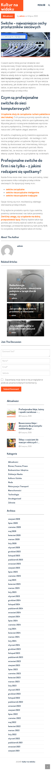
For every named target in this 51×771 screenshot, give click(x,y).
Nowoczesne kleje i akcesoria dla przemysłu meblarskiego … (30, 426)
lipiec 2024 (13, 620)
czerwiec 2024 (14, 624)
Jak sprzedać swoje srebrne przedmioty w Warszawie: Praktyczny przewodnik (22, 311)
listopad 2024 (14, 604)
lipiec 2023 (13, 669)
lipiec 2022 (13, 714)
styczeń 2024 (14, 645)
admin (22, 16)
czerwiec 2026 (14, 527)
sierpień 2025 (14, 568)
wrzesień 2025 (14, 563)
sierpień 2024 (14, 616)
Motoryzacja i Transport (18, 486)
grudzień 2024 (14, 600)
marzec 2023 (14, 681)
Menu (40, 5)
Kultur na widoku (9, 6)
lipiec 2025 (13, 572)
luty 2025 (12, 592)
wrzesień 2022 (14, 706)
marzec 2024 (14, 637)
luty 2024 (12, 641)
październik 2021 (15, 742)
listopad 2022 (14, 698)
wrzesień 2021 (14, 746)
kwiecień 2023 (14, 677)
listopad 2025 (14, 555)
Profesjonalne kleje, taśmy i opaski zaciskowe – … (31, 410)
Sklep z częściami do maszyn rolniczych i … (29, 441)
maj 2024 (12, 629)
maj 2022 (12, 722)
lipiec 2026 (13, 523)
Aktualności (8, 16)
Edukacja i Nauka (15, 474)
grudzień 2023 (14, 649)
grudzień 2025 (14, 551)
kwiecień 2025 (14, 584)
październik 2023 (15, 657)
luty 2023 (12, 685)
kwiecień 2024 (14, 633)
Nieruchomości (14, 490)
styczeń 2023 (14, 689)
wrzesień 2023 (14, 661)
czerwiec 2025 (14, 576)
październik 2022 (15, 702)
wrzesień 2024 (14, 612)
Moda (10, 482)
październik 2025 (15, 559)
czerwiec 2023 (14, 673)
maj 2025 (12, 580)
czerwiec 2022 (14, 718)
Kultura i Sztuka (15, 478)
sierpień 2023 (14, 665)
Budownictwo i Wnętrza (18, 470)
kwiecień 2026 (14, 535)
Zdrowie (11, 502)
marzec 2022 (14, 730)
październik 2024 (15, 608)
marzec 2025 (14, 588)
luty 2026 (12, 543)
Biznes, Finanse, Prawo (18, 466)
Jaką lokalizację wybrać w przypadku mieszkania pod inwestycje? (22, 328)
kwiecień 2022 (14, 726)
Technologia (13, 494)
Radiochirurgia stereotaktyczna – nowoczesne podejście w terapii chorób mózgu (25, 290)
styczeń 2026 (14, 547)
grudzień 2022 (14, 694)
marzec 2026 (14, 539)
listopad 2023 (14, 653)
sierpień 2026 (14, 519)
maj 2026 (12, 531)
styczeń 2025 (14, 596)
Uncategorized (14, 498)
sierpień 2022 (14, 710)
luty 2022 (12, 734)
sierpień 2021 (14, 750)
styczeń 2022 (14, 738)
